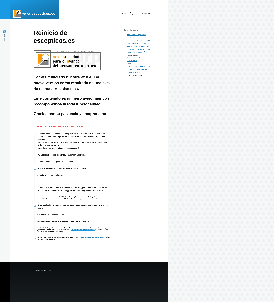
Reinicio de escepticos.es (136, 35)
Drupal (46, 270)
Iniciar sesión (145, 13)
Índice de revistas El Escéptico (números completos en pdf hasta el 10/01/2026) (138, 69)
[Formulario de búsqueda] (131, 13)
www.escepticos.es (38, 13)
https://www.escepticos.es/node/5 (92, 237)
